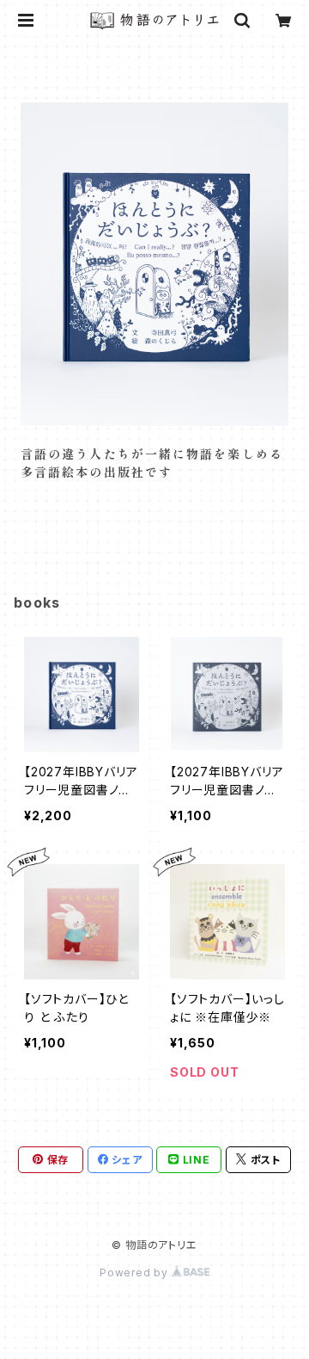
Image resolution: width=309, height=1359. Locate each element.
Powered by (136, 1272)
